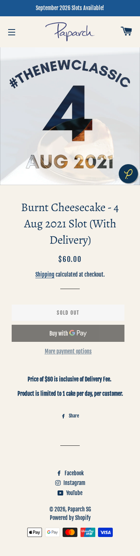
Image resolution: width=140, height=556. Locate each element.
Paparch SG (79, 509)
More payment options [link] (68, 351)
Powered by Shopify (70, 517)
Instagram (73, 483)
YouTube (73, 493)
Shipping (44, 274)
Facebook (73, 473)
